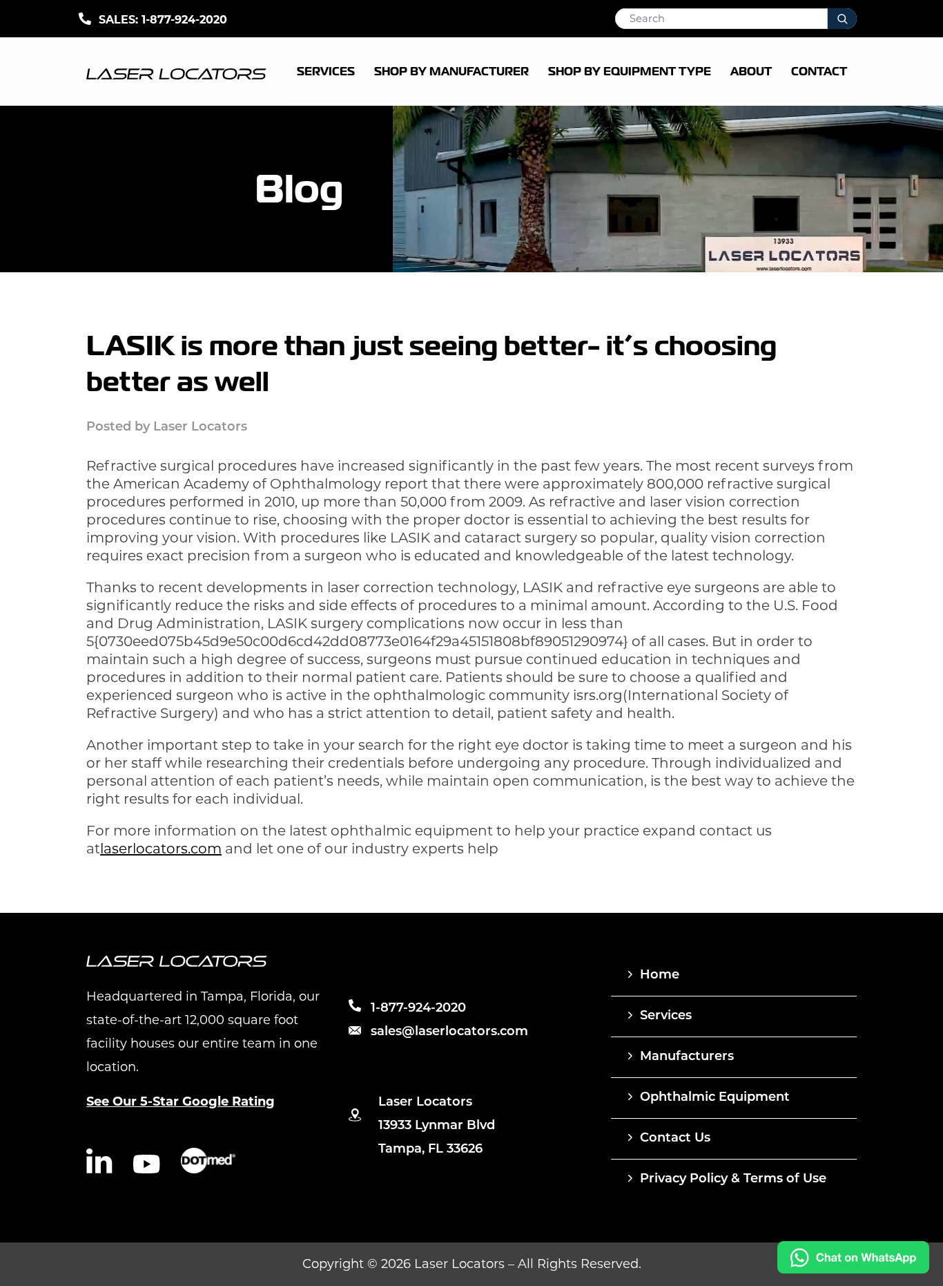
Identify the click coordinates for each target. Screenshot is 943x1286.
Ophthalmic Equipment (715, 1098)
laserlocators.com (161, 848)
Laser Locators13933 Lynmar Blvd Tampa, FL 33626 (436, 1126)
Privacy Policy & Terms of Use (733, 1179)
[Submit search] (842, 18)
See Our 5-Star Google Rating (180, 1101)
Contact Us (675, 1139)
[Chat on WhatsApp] (853, 1269)
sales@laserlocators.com (449, 1032)
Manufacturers (687, 1057)
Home (659, 976)
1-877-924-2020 (184, 19)
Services (666, 1016)
